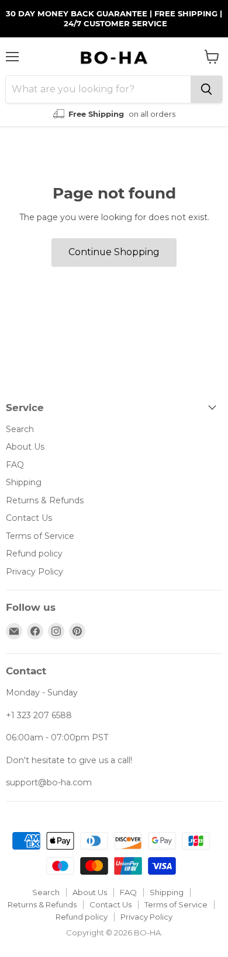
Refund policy (34, 553)
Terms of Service (40, 536)
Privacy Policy (34, 571)
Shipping (24, 482)
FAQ (15, 465)
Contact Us (29, 518)
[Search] (206, 89)
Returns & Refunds (45, 500)
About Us (25, 446)
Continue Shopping (114, 251)
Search (20, 429)
